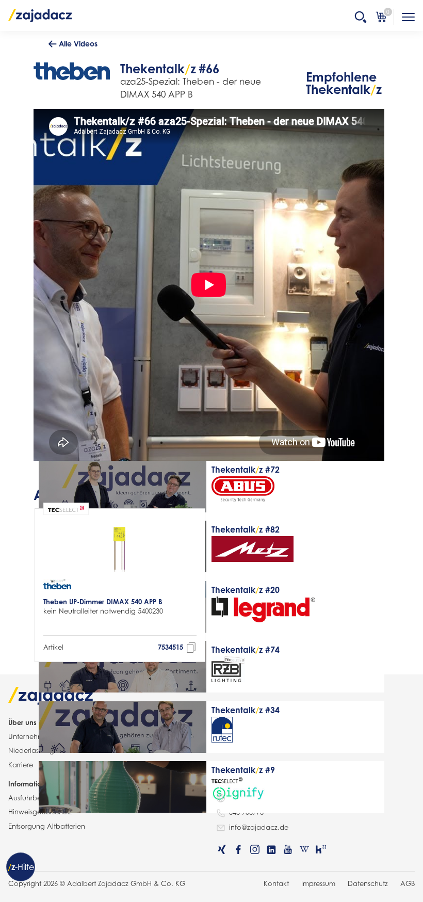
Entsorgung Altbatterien (46, 826)
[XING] (222, 849)
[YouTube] (288, 849)
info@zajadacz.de (258, 827)
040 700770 (246, 812)
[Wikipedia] (304, 849)
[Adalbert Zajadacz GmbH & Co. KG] (40, 15)
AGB (407, 883)
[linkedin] (271, 849)
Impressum (318, 883)
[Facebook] (238, 849)
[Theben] (57, 585)
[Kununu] (321, 849)
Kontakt (276, 883)
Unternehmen (30, 736)
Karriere (20, 765)
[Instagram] (255, 849)
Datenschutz (368, 883)
